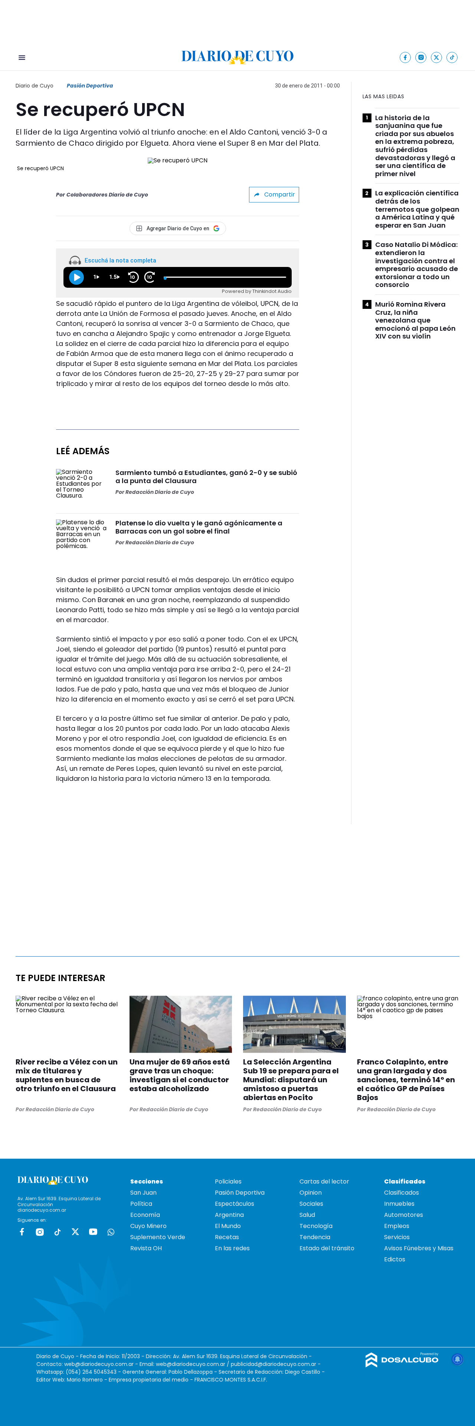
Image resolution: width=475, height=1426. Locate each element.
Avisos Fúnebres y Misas (418, 1248)
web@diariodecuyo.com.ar (99, 1364)
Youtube (93, 1231)
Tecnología (315, 1226)
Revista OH (146, 1248)
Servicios (397, 1237)
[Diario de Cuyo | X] (436, 57)
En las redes (232, 1248)
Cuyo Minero (148, 1226)
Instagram (39, 1231)
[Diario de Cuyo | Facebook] (405, 57)
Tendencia (314, 1237)
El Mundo (228, 1226)
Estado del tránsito (326, 1248)
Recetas (227, 1237)
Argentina (229, 1215)
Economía (145, 1215)
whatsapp (111, 1231)
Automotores (403, 1215)
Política (141, 1203)
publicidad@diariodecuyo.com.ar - (276, 1364)
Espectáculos (234, 1203)
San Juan (143, 1192)
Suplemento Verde (157, 1237)
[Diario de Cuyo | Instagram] (421, 57)
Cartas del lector (324, 1181)
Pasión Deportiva (90, 85)
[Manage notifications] (457, 1359)
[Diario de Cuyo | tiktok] (452, 57)
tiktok (57, 1231)
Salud (307, 1215)
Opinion (310, 1192)
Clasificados (401, 1192)
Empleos (396, 1226)
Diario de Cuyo (34, 85)
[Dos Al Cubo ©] (402, 1365)
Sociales (311, 1203)
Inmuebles (399, 1203)
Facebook (21, 1231)
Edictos (394, 1259)
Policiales (228, 1181)
